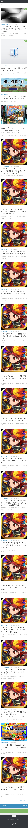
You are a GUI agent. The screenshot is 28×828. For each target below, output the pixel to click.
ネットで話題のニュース (6, 94)
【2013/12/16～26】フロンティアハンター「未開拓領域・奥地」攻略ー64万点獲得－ (14, 545)
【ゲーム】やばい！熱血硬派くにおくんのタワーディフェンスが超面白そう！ (13, 747)
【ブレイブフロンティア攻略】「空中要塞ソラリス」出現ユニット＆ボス (13, 789)
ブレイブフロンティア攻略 (6, 166)
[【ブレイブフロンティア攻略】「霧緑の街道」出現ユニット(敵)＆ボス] (14, 401)
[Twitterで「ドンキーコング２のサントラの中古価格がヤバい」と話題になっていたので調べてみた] (14, 114)
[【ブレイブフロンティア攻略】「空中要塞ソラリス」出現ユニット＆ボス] (14, 770)
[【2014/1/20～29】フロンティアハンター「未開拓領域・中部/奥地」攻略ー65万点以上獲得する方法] (14, 152)
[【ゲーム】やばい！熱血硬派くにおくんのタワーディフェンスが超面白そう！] (14, 732)
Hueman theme (20, 821)
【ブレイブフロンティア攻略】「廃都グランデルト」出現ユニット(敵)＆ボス (14, 378)
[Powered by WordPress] (9, 821)
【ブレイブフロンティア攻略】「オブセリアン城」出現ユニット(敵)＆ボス (14, 460)
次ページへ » (23, 800)
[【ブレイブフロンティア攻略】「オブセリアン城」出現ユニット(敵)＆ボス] (14, 441)
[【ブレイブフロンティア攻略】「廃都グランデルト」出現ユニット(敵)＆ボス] (14, 359)
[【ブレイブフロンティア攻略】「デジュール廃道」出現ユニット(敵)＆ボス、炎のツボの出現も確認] (14, 484)
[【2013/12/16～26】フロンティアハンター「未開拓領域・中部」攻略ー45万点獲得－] (14, 568)
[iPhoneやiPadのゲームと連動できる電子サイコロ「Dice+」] (14, 51)
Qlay (2, 1)
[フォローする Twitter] (24, 805)
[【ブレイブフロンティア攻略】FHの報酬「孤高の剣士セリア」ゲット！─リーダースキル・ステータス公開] (14, 695)
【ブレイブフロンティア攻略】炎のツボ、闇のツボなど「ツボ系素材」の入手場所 (13, 672)
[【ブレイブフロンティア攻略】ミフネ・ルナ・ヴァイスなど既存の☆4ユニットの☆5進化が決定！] (14, 610)
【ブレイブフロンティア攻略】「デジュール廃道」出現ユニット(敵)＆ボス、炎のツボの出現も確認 (13, 503)
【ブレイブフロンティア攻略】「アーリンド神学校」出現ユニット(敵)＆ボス (13, 336)
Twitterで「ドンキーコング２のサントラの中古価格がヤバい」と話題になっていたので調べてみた (13, 130)
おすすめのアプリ (5, 742)
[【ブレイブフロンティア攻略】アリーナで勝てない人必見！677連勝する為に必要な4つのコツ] (14, 192)
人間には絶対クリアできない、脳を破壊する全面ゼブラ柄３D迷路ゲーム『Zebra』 (13, 29)
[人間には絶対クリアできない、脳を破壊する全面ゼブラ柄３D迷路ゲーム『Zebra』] (14, 15)
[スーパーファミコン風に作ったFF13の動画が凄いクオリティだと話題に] (14, 85)
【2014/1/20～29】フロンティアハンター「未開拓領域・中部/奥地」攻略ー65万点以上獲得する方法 (13, 171)
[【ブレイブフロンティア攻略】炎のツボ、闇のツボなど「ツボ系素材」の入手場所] (14, 653)
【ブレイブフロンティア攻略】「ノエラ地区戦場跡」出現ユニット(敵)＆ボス (13, 294)
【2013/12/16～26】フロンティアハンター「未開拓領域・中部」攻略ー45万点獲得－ (14, 587)
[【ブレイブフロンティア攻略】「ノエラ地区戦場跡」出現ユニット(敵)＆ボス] (14, 274)
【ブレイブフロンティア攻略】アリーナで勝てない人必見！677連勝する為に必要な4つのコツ (13, 211)
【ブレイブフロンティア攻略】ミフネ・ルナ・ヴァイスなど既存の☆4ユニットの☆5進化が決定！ (13, 629)
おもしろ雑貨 (4, 66)
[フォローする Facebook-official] (26, 805)
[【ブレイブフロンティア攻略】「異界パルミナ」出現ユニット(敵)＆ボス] (14, 234)
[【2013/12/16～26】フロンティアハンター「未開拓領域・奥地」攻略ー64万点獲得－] (14, 526)
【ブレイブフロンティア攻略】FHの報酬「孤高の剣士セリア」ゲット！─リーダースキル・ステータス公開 (14, 714)
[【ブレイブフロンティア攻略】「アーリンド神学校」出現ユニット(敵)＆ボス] (14, 317)
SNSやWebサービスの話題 (6, 24)
